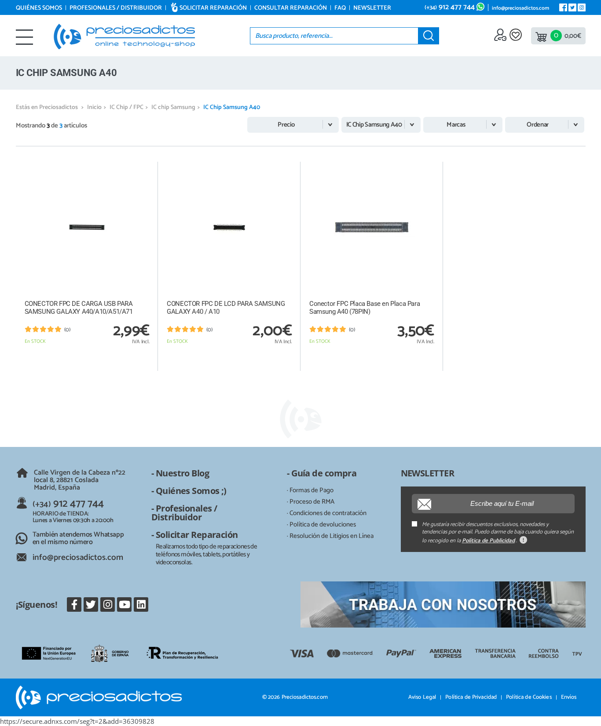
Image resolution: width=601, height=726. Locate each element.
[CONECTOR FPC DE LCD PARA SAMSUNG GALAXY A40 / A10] (229, 227)
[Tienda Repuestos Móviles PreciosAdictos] (124, 36)
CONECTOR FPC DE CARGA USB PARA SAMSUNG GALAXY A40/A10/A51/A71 (79, 308)
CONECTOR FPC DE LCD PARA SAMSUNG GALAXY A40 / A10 (226, 308)
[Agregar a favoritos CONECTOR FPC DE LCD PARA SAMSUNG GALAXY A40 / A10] (284, 168)
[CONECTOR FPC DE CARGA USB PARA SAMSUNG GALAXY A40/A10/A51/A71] (87, 227)
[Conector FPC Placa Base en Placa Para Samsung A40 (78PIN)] (371, 227)
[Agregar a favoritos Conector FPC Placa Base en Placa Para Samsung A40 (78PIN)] (427, 168)
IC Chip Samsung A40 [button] (374, 124)
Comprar (87, 361)
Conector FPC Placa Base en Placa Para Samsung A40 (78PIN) (364, 308)
